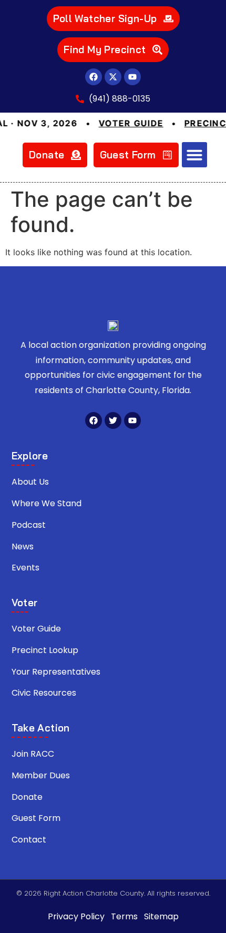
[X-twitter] (113, 76)
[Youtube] (132, 76)
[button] (194, 154)
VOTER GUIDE (123, 123)
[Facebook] (93, 76)
